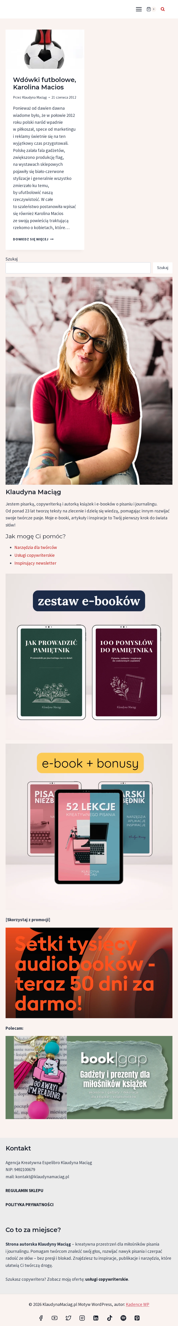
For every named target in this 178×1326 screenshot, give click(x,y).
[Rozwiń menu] (138, 9)
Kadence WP (137, 1304)
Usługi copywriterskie (34, 555)
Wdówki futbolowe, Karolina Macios (44, 83)
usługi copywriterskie (106, 1279)
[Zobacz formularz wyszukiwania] (163, 9)
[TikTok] (109, 1318)
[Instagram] (82, 1318)
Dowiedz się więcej (33, 239)
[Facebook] (41, 1318)
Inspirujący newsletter (35, 563)
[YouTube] (54, 1318)
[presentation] (45, 49)
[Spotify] (123, 1318)
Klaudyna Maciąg (34, 97)
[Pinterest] (137, 1318)
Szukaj (12, 259)
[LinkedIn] (96, 1318)
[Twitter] (68, 1318)
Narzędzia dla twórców (35, 547)
